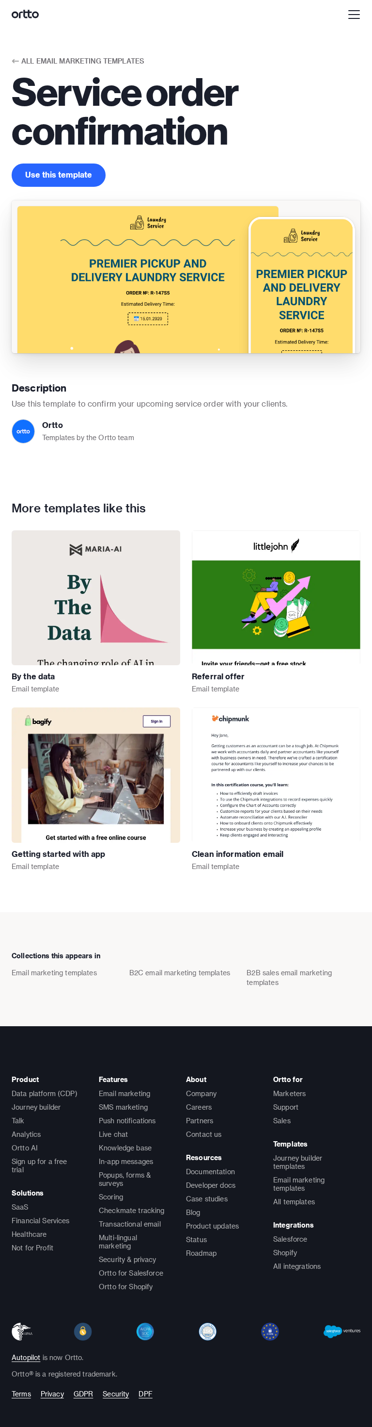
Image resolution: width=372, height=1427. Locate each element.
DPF (145, 1394)
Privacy (52, 1394)
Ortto (52, 424)
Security (116, 1394)
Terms (21, 1394)
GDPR (83, 1394)
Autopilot (26, 1357)
